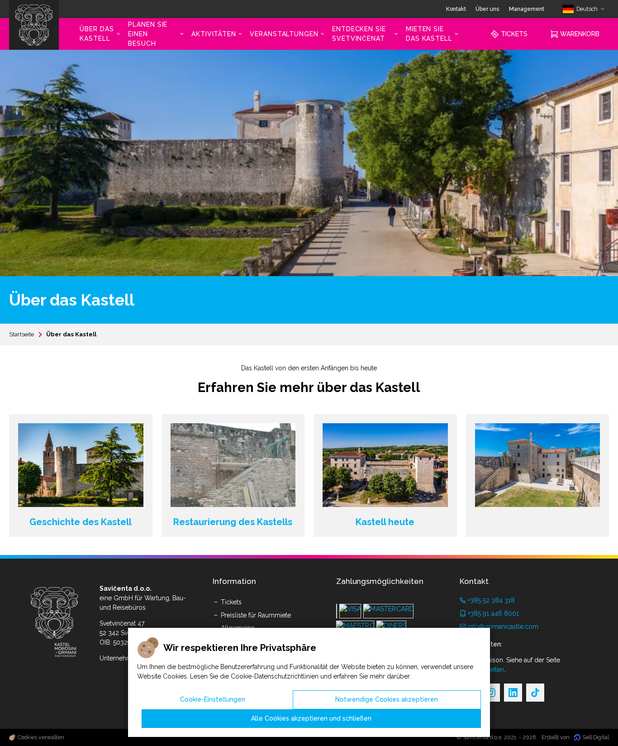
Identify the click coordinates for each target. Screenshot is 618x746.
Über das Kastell (71, 334)
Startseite (21, 334)
